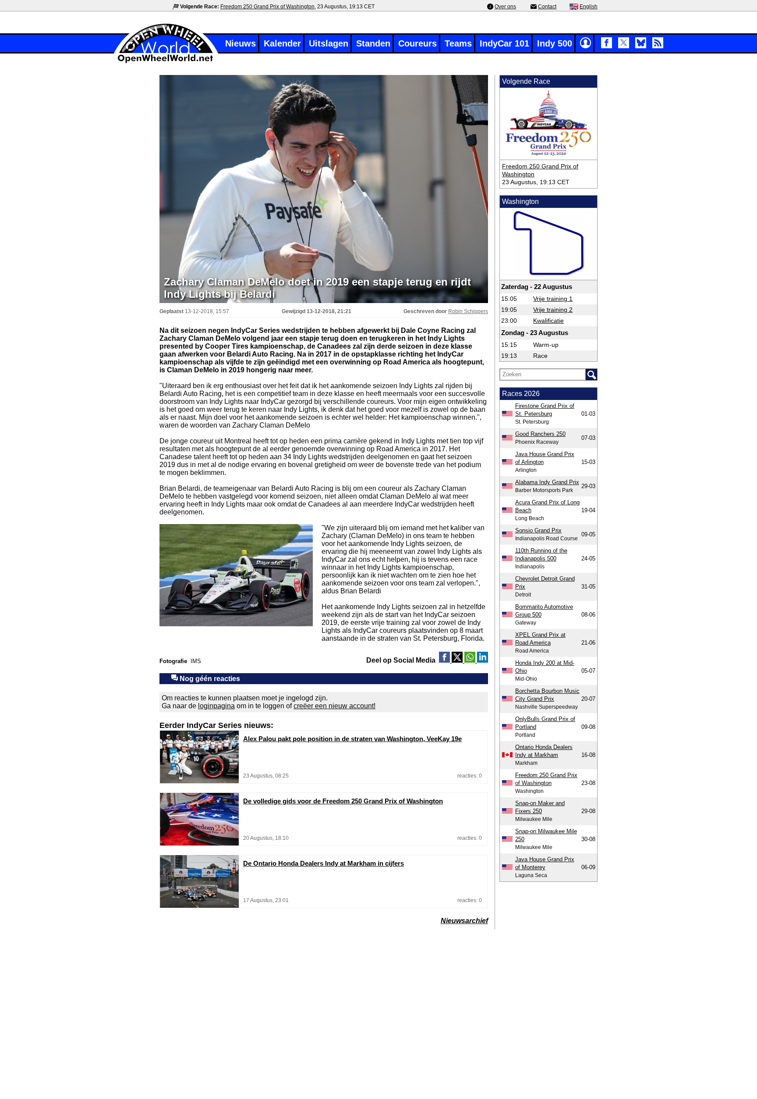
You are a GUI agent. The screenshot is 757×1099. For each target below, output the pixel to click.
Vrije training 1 (553, 298)
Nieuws (240, 43)
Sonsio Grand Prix (538, 530)
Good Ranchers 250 (540, 434)
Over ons (505, 7)
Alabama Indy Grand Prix (547, 482)
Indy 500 (554, 43)
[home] (166, 62)
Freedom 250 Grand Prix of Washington (267, 7)
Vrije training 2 (553, 309)
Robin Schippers (468, 311)
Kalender (282, 43)
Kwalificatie (548, 320)
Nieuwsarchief (464, 920)
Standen (373, 43)
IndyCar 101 (504, 43)
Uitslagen (328, 43)
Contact (547, 7)
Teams (458, 43)
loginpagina (216, 706)
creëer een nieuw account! (334, 706)
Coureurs (417, 43)
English (589, 7)
